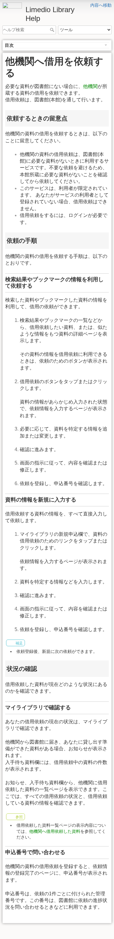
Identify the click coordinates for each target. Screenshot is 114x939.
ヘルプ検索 (53, 30)
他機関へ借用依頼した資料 (54, 831)
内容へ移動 (101, 5)
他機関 (90, 86)
